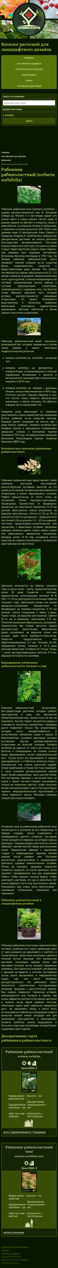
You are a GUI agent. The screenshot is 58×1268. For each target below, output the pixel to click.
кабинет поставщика (10, 1253)
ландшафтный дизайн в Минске (15, 1247)
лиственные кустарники (29, 69)
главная (5, 152)
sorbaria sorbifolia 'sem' (29, 1156)
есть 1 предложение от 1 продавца (24, 1132)
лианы (29, 80)
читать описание (13, 1232)
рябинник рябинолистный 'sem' (29, 1149)
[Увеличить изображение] (29, 1082)
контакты (5, 1250)
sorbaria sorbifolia (29, 1056)
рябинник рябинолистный (29, 1052)
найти (29, 121)
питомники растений (29, 86)
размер (9, 115)
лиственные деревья (29, 63)
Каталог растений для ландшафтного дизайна (26, 47)
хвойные (29, 57)
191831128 (24, 1259)
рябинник (6, 160)
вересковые (29, 74)
